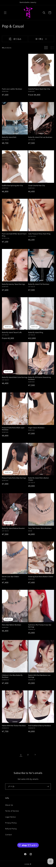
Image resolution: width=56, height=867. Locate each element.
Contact (8, 834)
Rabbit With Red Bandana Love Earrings (39, 676)
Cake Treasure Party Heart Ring (39, 234)
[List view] (52, 47)
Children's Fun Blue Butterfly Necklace (12, 676)
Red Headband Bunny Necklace (39, 725)
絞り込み (17, 39)
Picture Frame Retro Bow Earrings (14, 478)
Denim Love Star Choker (10, 576)
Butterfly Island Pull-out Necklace (40, 137)
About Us (9, 805)
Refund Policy (11, 828)
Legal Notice (10, 817)
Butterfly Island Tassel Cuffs (12, 332)
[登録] (48, 786)
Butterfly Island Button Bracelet (13, 528)
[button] (5, 13)
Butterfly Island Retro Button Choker (38, 479)
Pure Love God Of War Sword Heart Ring (14, 235)
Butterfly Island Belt (9, 137)
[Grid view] (46, 47)
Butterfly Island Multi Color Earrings (14, 377)
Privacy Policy (11, 823)
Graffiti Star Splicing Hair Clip (12, 185)
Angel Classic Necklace (36, 428)
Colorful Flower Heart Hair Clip (39, 89)
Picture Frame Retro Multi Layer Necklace (13, 429)
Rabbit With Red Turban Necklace (14, 725)
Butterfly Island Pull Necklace (38, 284)
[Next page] (35, 754)
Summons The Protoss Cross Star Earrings (39, 626)
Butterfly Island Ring (35, 332)
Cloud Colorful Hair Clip (36, 185)
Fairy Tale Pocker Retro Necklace (39, 528)
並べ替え (39, 39)
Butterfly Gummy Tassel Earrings (13, 284)
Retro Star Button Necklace (11, 625)
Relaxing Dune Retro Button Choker (40, 576)
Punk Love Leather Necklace (12, 89)
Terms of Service (12, 811)
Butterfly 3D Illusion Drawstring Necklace (39, 378)
